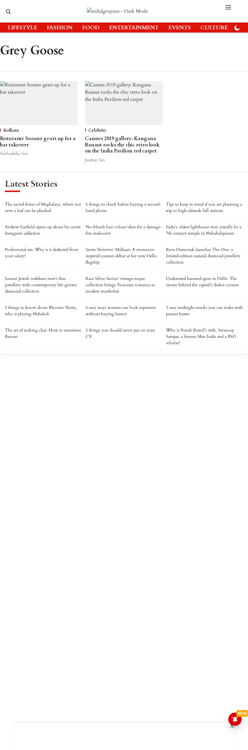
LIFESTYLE (22, 27)
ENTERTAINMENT (134, 27)
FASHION (60, 27)
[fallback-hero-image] (39, 103)
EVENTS (179, 27)
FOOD (91, 27)
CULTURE (214, 27)
